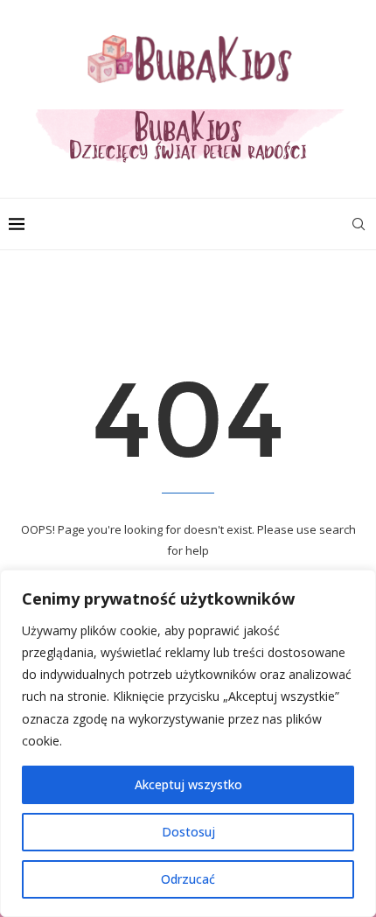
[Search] (358, 224)
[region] (188, 743)
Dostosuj (188, 831)
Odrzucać (188, 879)
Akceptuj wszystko (188, 784)
